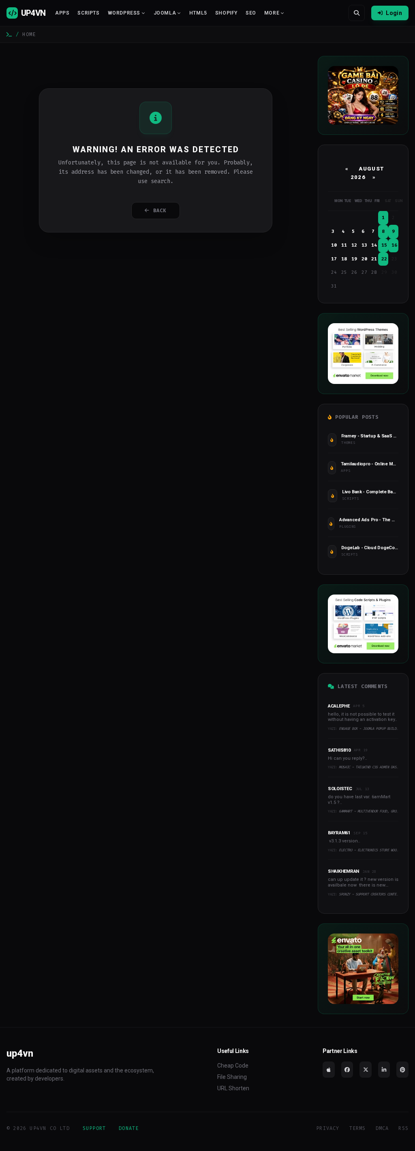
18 (344, 259)
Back (160, 210)
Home (29, 34)
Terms (357, 1128)
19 (354, 259)
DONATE (129, 1128)
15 (384, 245)
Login (394, 13)
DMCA (382, 1128)
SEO (251, 13)
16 (394, 245)
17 (334, 259)
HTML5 (198, 13)
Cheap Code (232, 1065)
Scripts (88, 13)
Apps (62, 13)
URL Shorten (233, 1088)
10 (334, 245)
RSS (403, 1128)
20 (364, 259)
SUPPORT (94, 1128)
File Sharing (232, 1077)
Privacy (327, 1128)
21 (374, 259)
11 (344, 245)
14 (374, 245)
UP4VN (33, 13)
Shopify (226, 13)
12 (354, 245)
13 (364, 245)
